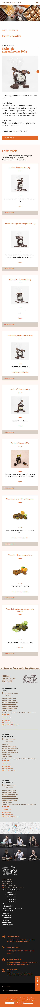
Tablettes (6, 904)
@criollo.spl (7, 720)
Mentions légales (6, 986)
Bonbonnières (11, 901)
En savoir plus (28, 1003)
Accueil (4, 30)
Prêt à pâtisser (7, 917)
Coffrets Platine (11, 899)
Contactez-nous (7, 717)
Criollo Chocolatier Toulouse (12, 725)
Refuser (18, 1003)
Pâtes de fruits (7, 922)
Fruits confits (13, 30)
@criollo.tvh (8, 812)
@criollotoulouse (9, 722)
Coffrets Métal (11, 897)
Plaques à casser (8, 911)
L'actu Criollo (37, 983)
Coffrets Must (11, 894)
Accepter (10, 1003)
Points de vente (7, 883)
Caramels (6, 913)
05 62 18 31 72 (5, 715)
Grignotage (6, 920)
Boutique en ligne (7, 881)
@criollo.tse (7, 766)
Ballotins (9, 892)
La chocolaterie (7, 879)
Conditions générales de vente (10, 990)
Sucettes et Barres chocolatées (12, 908)
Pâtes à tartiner (8, 906)
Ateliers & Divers (8, 925)
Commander (9, 137)
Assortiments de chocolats (11, 890)
